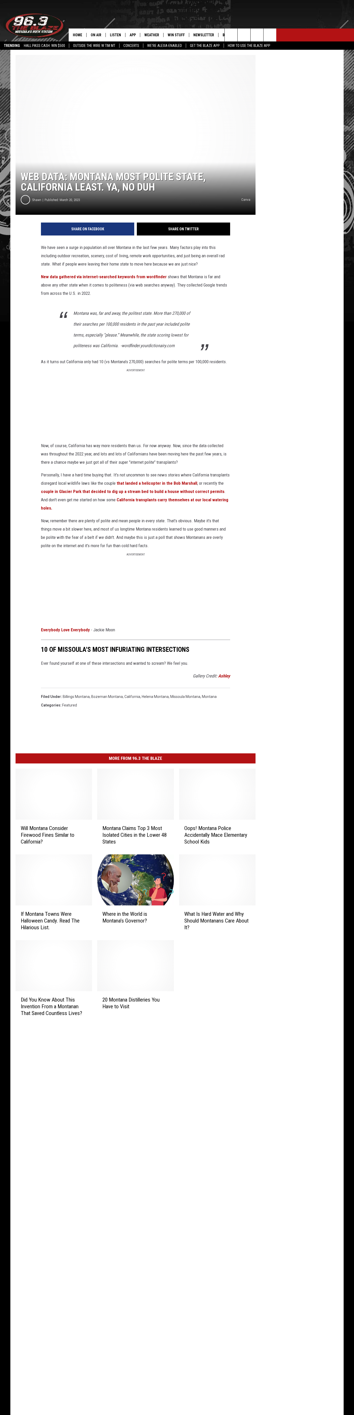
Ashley (224, 675)
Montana (209, 697)
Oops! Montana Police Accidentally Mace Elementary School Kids (215, 835)
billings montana (76, 697)
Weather (151, 35)
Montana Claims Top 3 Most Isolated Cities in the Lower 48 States (134, 835)
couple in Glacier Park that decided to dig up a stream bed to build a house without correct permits (132, 491)
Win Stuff (176, 35)
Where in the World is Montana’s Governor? (124, 917)
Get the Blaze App (205, 46)
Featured (69, 705)
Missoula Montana (185, 697)
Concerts (131, 46)
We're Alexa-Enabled (164, 46)
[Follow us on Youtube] (244, 34)
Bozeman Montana (107, 697)
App (133, 35)
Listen (115, 35)
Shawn (36, 200)
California (132, 697)
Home (77, 35)
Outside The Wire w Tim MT (94, 46)
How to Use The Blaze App (249, 46)
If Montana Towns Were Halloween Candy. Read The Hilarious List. (50, 921)
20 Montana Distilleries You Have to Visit (131, 1003)
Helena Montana (155, 697)
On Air (96, 35)
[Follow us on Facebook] (257, 34)
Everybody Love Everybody (65, 629)
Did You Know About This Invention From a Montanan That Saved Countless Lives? (51, 1006)
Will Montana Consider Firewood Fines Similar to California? (47, 835)
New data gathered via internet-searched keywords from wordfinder (104, 276)
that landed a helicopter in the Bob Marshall (156, 483)
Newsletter (203, 35)
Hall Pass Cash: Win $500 (44, 46)
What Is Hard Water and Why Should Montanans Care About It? (216, 921)
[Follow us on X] (270, 34)
